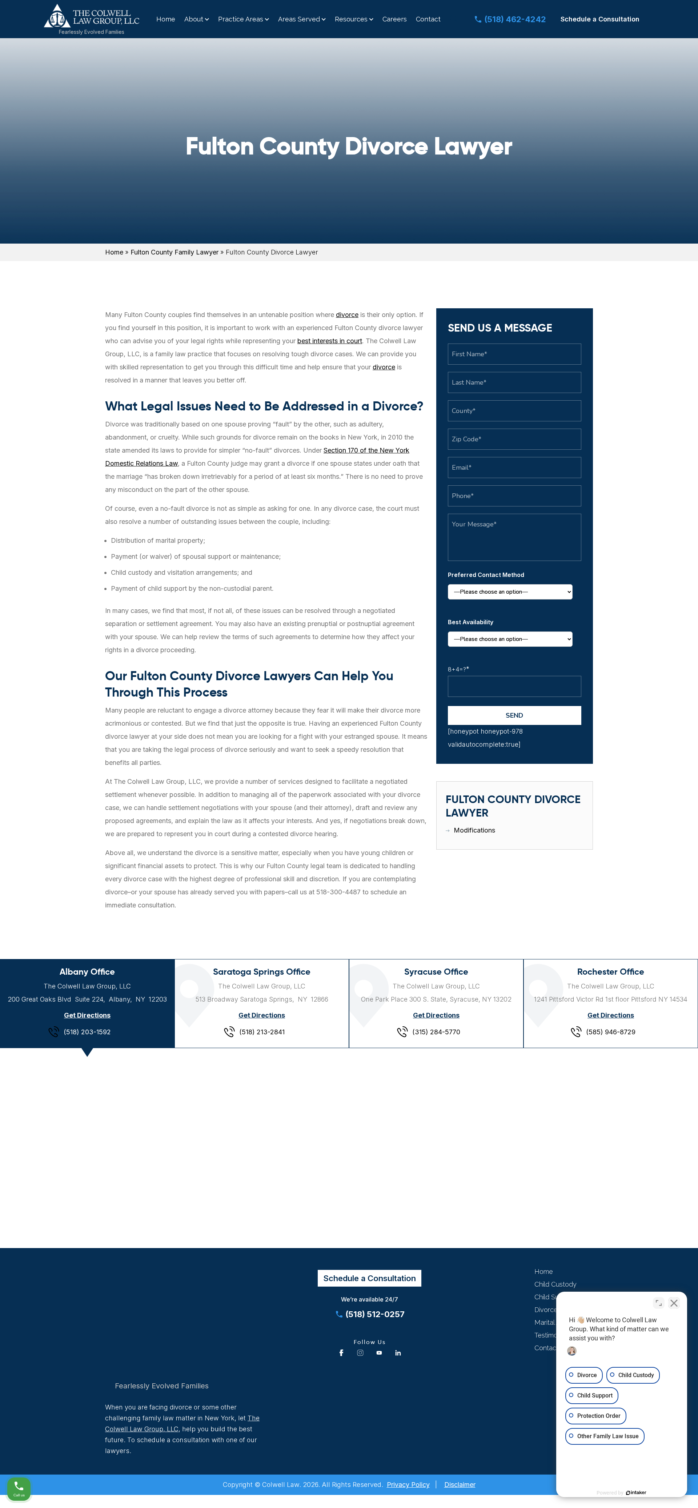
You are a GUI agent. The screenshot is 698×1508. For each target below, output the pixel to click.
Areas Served (299, 19)
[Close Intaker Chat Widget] (674, 1303)
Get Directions (87, 1015)
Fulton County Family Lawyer (174, 252)
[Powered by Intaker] (636, 1493)
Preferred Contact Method (486, 574)
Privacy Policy (408, 1484)
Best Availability (470, 622)
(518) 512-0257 (375, 1314)
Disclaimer (460, 1484)
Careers (394, 19)
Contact (428, 19)
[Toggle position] (659, 1303)
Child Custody (555, 1284)
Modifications (474, 830)
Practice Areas (240, 19)
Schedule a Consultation (600, 19)
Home (165, 19)
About (193, 19)
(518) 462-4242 (515, 19)
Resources (351, 19)
